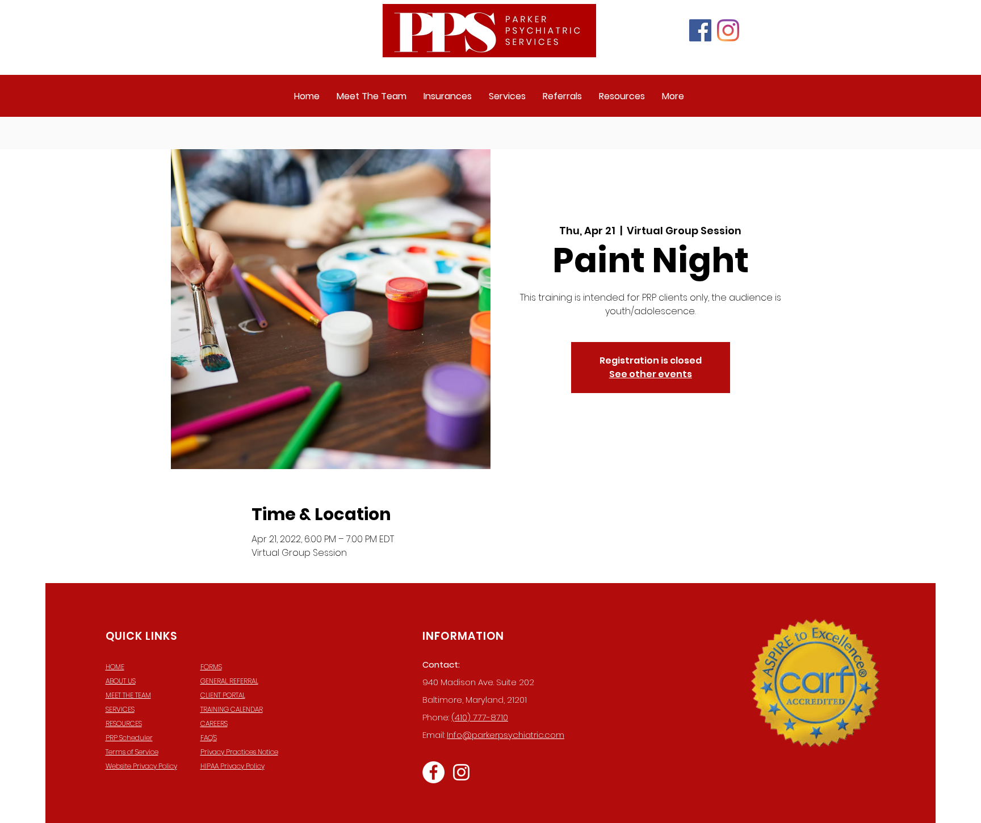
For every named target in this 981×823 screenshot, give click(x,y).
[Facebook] (700, 30)
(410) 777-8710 (479, 717)
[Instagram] (728, 30)
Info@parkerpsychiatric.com (505, 735)
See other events (650, 374)
